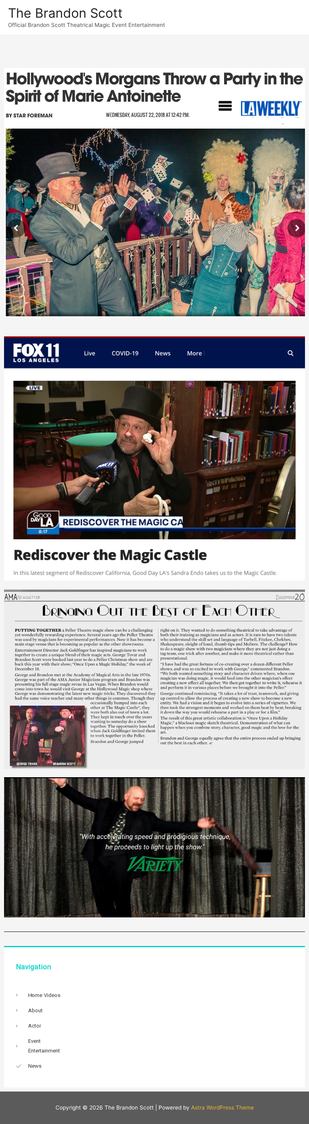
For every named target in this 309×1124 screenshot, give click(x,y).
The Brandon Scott (65, 13)
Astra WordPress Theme (222, 1107)
